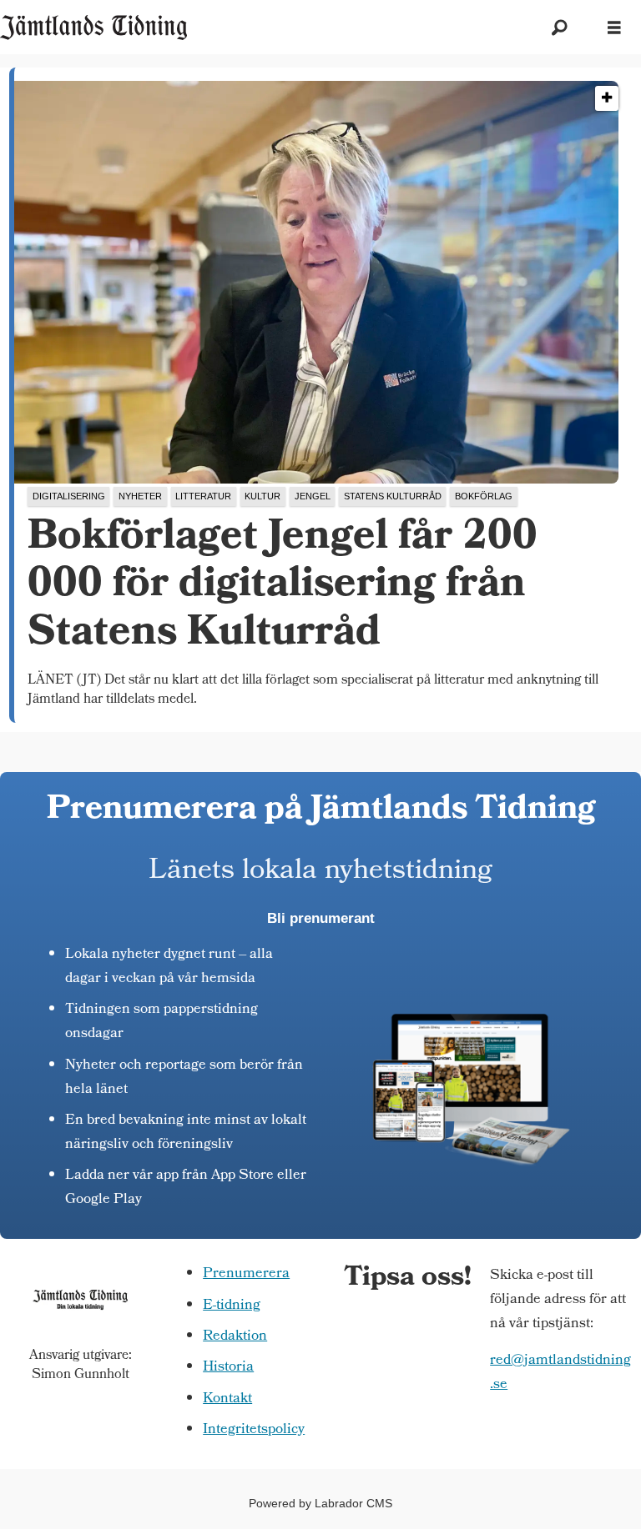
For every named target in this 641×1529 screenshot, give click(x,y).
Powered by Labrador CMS (320, 1503)
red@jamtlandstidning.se (560, 1373)
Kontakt (227, 1399)
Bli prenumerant (321, 918)
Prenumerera (246, 1274)
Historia (228, 1368)
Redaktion (235, 1337)
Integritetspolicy (254, 1430)
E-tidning (231, 1306)
